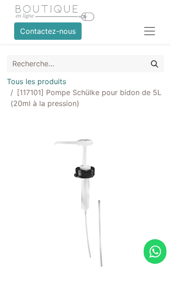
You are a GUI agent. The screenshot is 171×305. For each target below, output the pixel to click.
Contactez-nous (48, 31)
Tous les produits (36, 81)
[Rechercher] (154, 63)
